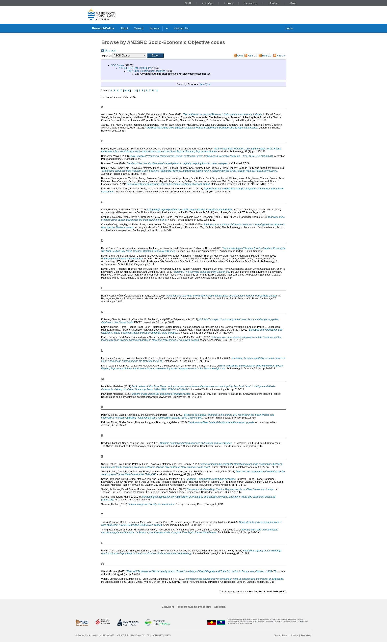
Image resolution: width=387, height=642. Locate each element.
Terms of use (280, 635)
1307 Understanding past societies (146, 71)
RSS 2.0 (266, 55)
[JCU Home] (101, 14)
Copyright (168, 606)
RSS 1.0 (252, 55)
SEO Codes (117, 65)
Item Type (205, 84)
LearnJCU (250, 3)
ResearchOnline (103, 28)
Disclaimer (306, 635)
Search (138, 28)
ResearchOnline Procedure (194, 606)
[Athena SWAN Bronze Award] (82, 622)
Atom (240, 55)
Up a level (110, 50)
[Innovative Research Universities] (102, 622)
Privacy (294, 635)
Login (289, 28)
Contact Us (181, 28)
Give (293, 3)
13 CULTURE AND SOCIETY (135, 68)
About (124, 28)
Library (228, 3)
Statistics (220, 606)
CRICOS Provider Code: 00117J (133, 635)
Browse (154, 28)
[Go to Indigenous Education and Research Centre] (211, 622)
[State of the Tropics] (157, 622)
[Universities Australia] (127, 622)
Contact (274, 3)
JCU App (207, 3)
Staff (188, 3)
